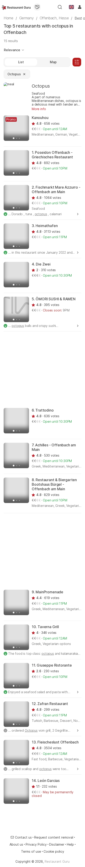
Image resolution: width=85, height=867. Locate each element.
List (21, 62)
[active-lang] (71, 7)
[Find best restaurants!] (16, 7)
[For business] (37, 7)
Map (53, 62)
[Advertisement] (42, 369)
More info (39, 109)
